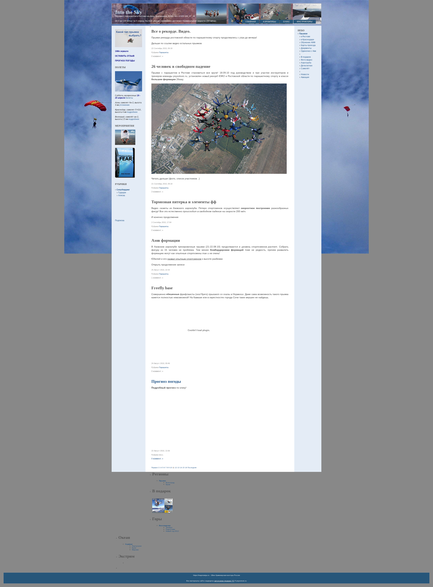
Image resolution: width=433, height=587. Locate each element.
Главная (251, 21)
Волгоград (170, 483)
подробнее (132, 112)
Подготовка (170, 529)
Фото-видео (306, 60)
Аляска (121, 195)
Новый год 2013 (172, 531)
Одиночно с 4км (308, 51)
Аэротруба (306, 63)
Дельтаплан (306, 65)
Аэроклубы (269, 21)
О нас (286, 21)
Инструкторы (304, 21)
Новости (305, 74)
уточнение (124, 105)
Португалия (136, 546)
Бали (134, 548)
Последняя (192, 467)
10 (171, 467)
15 (184, 467)
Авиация (305, 77)
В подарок (306, 57)
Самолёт (305, 68)
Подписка (119, 220)
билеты (129, 98)
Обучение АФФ (308, 42)
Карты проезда (308, 45)
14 (181, 467)
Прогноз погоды (166, 381)
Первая (154, 467)
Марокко (135, 550)
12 (176, 467)
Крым (168, 484)
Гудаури (122, 192)
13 (178, 467)
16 (186, 467)
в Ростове (305, 36)
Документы (306, 48)
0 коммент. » (157, 458)
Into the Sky (128, 12)
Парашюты (163, 52)
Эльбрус (169, 527)
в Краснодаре (307, 39)
